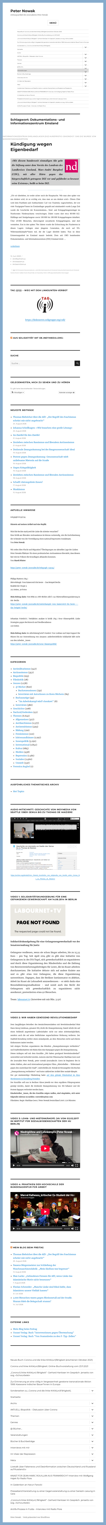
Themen (19, 60)
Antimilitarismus (22, 668)
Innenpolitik (22, 741)
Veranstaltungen (22, 70)
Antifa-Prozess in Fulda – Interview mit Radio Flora (31, 106)
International (22, 744)
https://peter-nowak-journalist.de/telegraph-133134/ (32, 568)
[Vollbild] (76, 1165)
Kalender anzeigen (66, 392)
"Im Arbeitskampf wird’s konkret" (36, 701)
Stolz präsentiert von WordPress (36, 1517)
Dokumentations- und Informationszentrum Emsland (40, 270)
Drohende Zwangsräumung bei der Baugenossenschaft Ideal (44, 449)
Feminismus (22, 734)
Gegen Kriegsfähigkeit (24, 467)
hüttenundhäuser (25, 737)
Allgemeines (22, 719)
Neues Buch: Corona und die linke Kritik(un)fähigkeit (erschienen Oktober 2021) (39, 31)
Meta (18, 84)
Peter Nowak (22, 11)
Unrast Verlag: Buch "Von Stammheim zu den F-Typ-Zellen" (44, 1336)
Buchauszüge (22, 697)
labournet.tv (24, 999)
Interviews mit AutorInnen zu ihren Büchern (41, 694)
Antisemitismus (19, 264)
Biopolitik (18, 676)
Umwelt (20, 763)
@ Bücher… (20, 67)
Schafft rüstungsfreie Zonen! (28, 482)
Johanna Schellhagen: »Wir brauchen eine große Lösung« (42, 428)
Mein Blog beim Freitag (28, 1247)
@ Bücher (21, 687)
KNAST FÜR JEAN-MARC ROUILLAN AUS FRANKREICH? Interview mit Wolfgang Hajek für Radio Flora (45, 91)
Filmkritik (18, 679)
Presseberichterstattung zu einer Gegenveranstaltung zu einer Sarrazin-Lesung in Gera (42, 98)
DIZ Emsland (19, 270)
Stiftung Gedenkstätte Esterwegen (58, 273)
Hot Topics (18, 791)
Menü (53, 23)
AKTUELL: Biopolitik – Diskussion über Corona (30, 56)
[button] (18, 392)
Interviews (21, 705)
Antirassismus (18, 261)
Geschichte (18, 708)
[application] (45, 1148)
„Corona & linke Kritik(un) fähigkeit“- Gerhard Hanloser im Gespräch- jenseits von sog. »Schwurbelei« (45, 38)
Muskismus (19, 489)
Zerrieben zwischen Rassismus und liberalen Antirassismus (43, 475)
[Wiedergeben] (14, 1165)
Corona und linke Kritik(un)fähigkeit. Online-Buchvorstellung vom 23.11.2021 (38, 35)
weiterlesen (15, 246)
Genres (19, 63)
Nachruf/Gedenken (23, 712)
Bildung (20, 730)
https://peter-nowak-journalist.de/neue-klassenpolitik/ (33, 644)
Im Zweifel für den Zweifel (26, 435)
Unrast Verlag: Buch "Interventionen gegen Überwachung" (43, 1332)
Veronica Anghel (21, 766)
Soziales (20, 759)
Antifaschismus (19, 259)
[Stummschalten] (72, 1165)
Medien (19, 752)
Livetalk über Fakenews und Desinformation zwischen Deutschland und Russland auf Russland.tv (44, 88)
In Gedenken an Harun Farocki (26, 95)
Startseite (20, 49)
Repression (21, 755)
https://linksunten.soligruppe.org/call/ (45, 319)
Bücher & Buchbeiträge (24, 74)
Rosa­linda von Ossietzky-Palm (37, 273)
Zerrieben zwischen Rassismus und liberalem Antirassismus (43, 442)
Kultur (19, 748)
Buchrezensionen (27, 690)
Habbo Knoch (23, 273)
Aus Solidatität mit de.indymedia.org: (38, 338)
